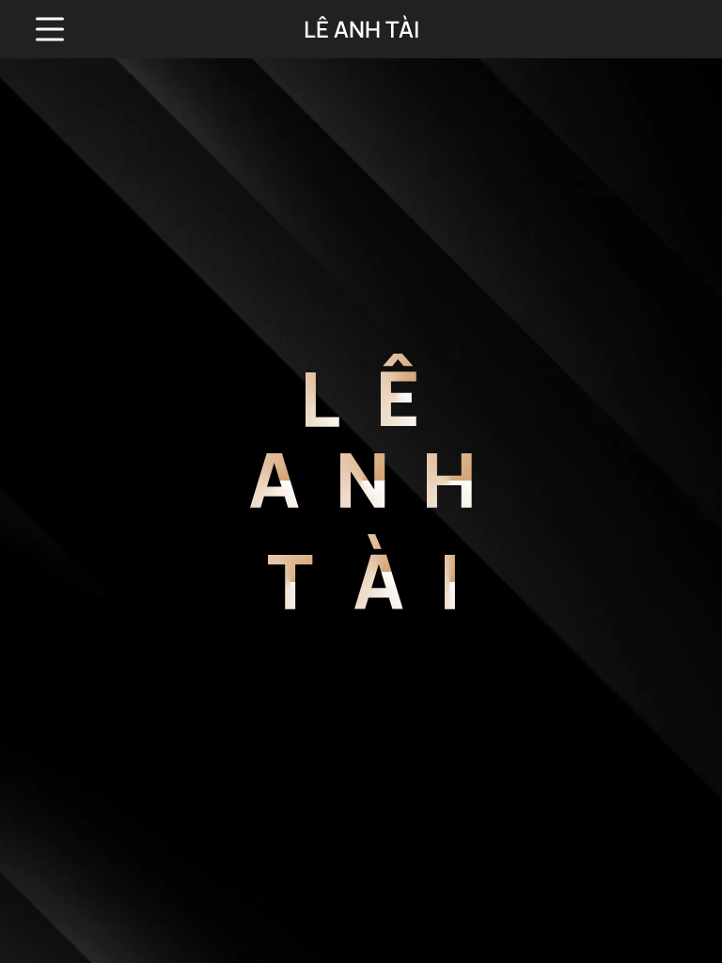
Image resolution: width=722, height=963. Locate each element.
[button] (49, 29)
